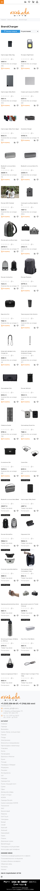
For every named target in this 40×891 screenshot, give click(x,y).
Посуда (3, 762)
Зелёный (4, 830)
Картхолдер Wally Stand (28, 499)
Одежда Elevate (6, 800)
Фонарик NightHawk (27, 55)
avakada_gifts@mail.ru (11, 708)
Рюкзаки (4, 770)
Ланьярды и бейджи (8, 765)
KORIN (3, 797)
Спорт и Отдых (6, 795)
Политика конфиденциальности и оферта (15, 856)
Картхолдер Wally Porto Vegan (10, 129)
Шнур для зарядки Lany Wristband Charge (28, 352)
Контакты (4, 867)
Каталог (3, 869)
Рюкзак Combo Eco (6, 277)
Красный (4, 827)
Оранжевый (5, 833)
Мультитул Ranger (26, 129)
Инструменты (5, 773)
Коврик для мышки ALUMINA (30, 92)
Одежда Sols (5, 781)
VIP (2, 776)
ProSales (19, 889)
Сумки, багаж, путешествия (10, 732)
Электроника (5, 740)
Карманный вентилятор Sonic (10, 604)
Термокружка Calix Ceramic (29, 314)
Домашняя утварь (7, 792)
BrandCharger (5, 844)
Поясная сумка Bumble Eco (9, 569)
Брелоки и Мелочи (7, 756)
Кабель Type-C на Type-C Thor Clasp (30, 675)
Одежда (4, 726)
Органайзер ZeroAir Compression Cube (27, 570)
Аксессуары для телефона (10, 849)
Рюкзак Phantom (26, 277)
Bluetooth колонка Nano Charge (8, 167)
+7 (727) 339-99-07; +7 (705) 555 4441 (18, 704)
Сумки (3, 786)
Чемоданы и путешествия (10, 847)
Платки (3, 838)
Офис (3, 789)
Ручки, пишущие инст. (9, 784)
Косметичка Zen (6, 462)
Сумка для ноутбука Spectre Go (29, 204)
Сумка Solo (24, 462)
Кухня (3, 759)
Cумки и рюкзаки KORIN (9, 803)
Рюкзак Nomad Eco (6, 534)
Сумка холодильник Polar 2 (9, 674)
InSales (32, 889)
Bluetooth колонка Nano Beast (10, 499)
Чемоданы (4, 819)
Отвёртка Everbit (6, 425)
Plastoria (4, 814)
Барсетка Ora (5, 314)
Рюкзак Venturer (26, 388)
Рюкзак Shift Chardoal (7, 203)
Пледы (3, 737)
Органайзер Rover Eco (28, 425)
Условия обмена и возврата (10, 861)
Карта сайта (25, 887)
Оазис (3, 836)
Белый (3, 822)
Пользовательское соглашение (12, 858)
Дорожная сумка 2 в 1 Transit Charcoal (29, 605)
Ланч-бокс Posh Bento (27, 639)
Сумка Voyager (25, 240)
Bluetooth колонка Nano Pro (29, 166)
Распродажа (5, 754)
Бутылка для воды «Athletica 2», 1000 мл (9, 640)
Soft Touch (4, 816)
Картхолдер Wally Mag (8, 55)
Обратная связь (6, 864)
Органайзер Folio (6, 388)
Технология (5, 806)
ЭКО (2, 808)
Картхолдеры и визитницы (10, 746)
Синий (3, 825)
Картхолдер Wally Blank (8, 92)
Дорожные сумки (7, 841)
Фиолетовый (5, 811)
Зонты (3, 751)
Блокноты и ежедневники (10, 743)
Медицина (4, 767)
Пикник (3, 735)
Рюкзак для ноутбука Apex (9, 240)
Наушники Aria (25, 534)
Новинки (4, 724)
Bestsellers (4, 729)
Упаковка (4, 748)
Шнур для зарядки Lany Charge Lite (8, 352)
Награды (4, 778)
